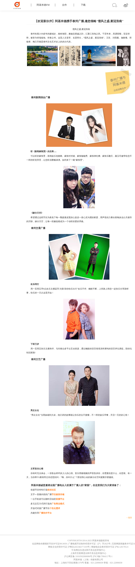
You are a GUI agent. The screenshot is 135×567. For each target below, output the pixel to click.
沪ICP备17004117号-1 (102, 556)
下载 (83, 5)
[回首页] (20, 5)
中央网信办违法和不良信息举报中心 (88, 550)
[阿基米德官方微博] (125, 5)
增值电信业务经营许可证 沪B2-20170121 (110, 547)
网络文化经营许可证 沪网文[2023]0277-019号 (69, 547)
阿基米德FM (43, 5)
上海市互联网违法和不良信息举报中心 (88, 553)
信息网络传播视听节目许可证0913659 (49, 544)
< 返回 (129, 518)
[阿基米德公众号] (114, 5)
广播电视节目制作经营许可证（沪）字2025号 (89, 544)
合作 (64, 5)
